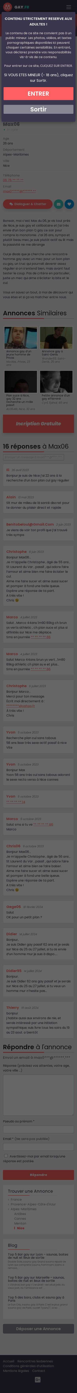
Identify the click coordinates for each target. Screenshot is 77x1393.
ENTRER (38, 93)
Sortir (38, 109)
